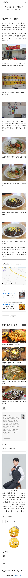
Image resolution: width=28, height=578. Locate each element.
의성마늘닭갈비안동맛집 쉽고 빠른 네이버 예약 (9, 305)
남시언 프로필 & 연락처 (9, 448)
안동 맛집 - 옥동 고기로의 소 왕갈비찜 (11, 363)
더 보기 (24, 325)
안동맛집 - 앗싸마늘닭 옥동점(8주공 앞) (12, 344)
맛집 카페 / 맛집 (19, 10)
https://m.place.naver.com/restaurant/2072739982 (12, 302)
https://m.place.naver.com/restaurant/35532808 (12, 291)
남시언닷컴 (6, 415)
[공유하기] (6, 317)
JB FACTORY (18, 575)
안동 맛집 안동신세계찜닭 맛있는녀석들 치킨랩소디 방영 (9, 293)
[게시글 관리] (8, 317)
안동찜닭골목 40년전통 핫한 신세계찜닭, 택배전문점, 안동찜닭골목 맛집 (9, 296)
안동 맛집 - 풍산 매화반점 (14, 7)
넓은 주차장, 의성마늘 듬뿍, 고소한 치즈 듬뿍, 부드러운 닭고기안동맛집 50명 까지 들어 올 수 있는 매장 (9, 307)
